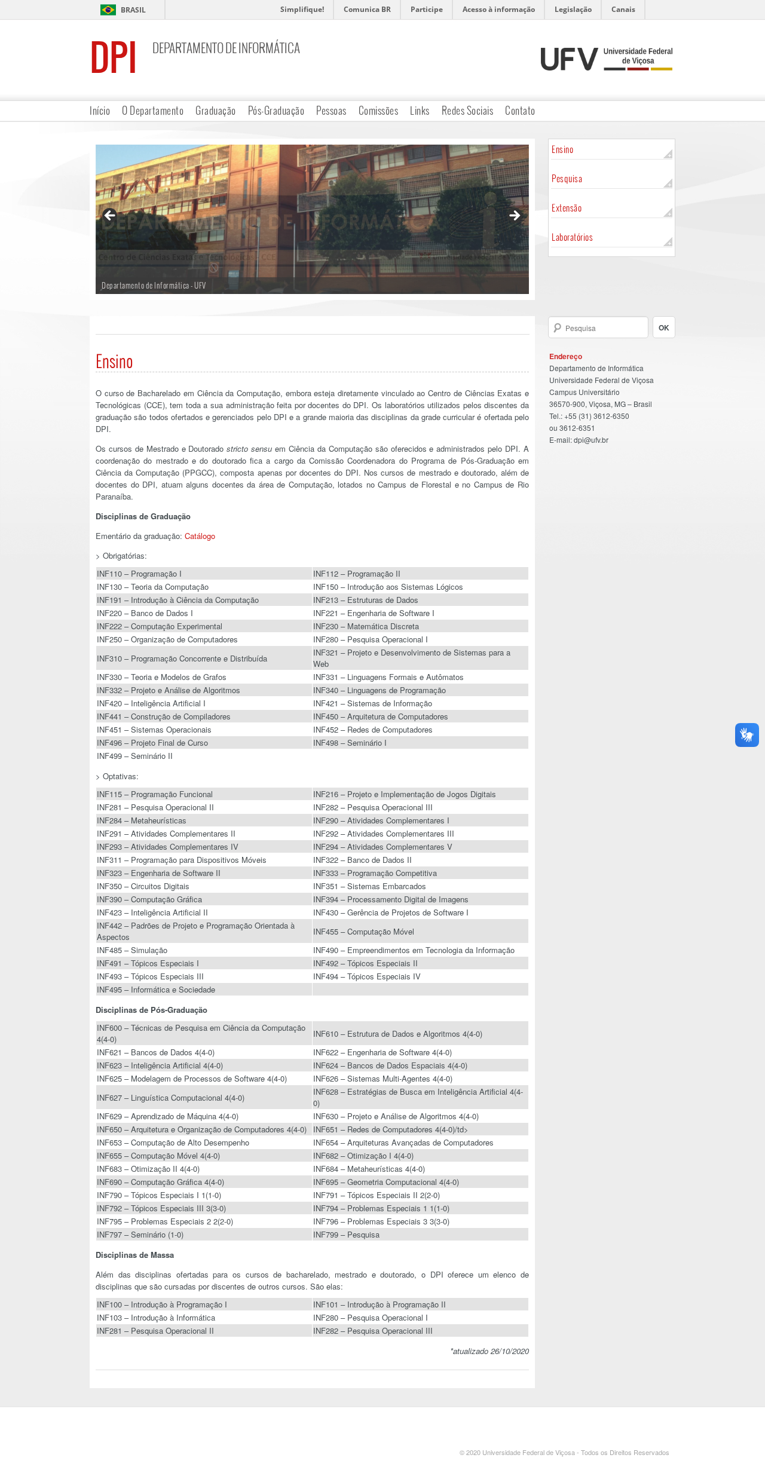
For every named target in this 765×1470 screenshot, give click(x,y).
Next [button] (514, 216)
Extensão (567, 207)
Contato (520, 110)
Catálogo (200, 535)
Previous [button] (111, 216)
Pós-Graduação (276, 110)
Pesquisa (567, 178)
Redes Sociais (468, 110)
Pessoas (331, 110)
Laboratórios (572, 237)
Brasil (133, 10)
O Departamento (152, 110)
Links (420, 110)
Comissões (379, 110)
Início (100, 110)
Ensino (562, 149)
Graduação (215, 110)
